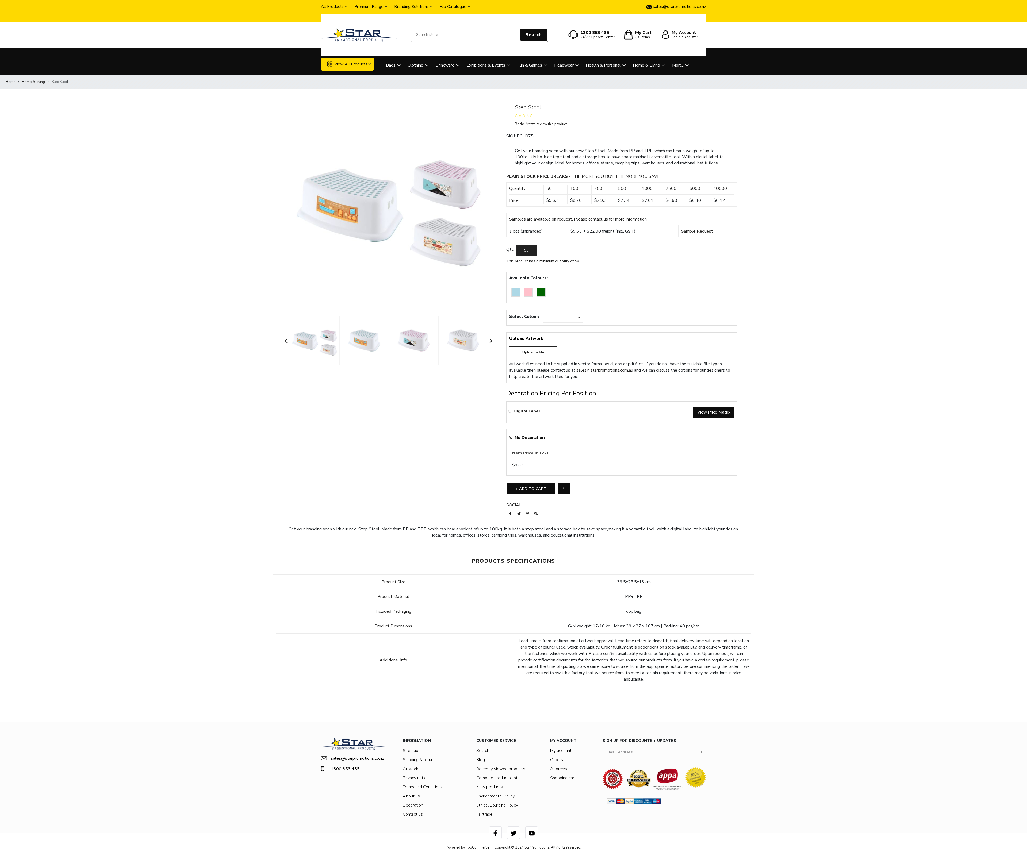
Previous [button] (286, 341)
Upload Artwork (526, 338)
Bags (391, 65)
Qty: (510, 249)
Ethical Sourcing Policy (497, 805)
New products (489, 787)
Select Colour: (524, 316)
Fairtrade (484, 814)
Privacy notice (416, 778)
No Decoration (530, 438)
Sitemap (410, 751)
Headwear (564, 65)
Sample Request (697, 231)
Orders (556, 760)
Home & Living (646, 65)
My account (561, 751)
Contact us (413, 814)
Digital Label (527, 411)
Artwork (410, 769)
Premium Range (369, 6)
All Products (332, 6)
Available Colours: (528, 278)
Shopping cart (563, 778)
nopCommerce (477, 847)
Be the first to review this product (541, 124)
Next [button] (491, 341)
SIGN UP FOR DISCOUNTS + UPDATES (639, 740)
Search (534, 35)
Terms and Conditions (423, 787)
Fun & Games (529, 65)
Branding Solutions (411, 6)
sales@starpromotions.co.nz (357, 758)
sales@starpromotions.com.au (604, 370)
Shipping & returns (420, 760)
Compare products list (497, 778)
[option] (314, 340)
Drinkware (444, 65)
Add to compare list (564, 488)
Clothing (415, 65)
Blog (480, 760)
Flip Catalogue (452, 6)
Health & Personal (603, 65)
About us (411, 796)
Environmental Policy (495, 796)
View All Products (350, 64)
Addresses (560, 769)
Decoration (413, 805)
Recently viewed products (500, 769)
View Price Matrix (713, 412)
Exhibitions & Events (485, 65)
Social (514, 505)
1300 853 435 (345, 769)
